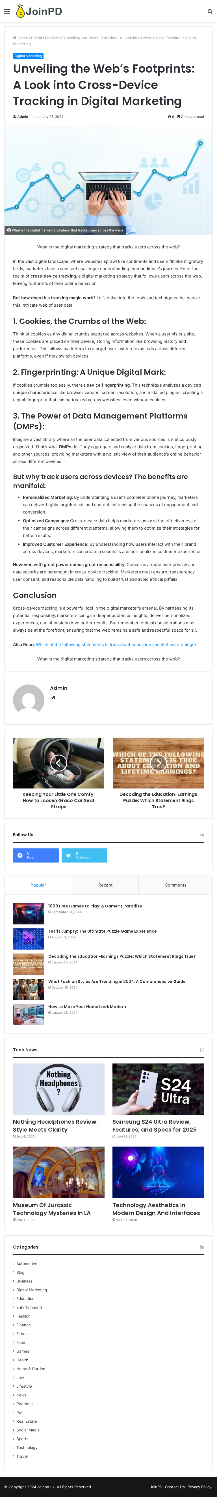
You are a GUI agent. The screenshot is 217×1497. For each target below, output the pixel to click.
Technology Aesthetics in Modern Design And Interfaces (156, 1209)
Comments (175, 885)
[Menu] (7, 13)
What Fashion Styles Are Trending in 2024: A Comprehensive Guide (117, 981)
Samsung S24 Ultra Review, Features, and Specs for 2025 (154, 1126)
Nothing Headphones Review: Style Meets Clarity (55, 1126)
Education (25, 1298)
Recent (105, 885)
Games (22, 1351)
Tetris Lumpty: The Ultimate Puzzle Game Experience (102, 931)
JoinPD (156, 1487)
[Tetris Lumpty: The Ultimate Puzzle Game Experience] (28, 939)
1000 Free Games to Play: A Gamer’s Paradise (95, 906)
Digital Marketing (46, 38)
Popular (38, 885)
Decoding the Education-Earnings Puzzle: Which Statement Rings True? (122, 956)
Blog (20, 1272)
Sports (22, 1439)
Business (24, 1281)
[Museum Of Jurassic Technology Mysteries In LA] (59, 1172)
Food (20, 1342)
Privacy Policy (199, 1487)
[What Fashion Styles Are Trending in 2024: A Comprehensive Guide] (28, 989)
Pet (19, 1412)
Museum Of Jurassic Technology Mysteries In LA (52, 1209)
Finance (23, 1325)
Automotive (26, 1263)
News (21, 1395)
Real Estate (26, 1421)
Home (22, 38)
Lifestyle (24, 1386)
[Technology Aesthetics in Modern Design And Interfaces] (158, 1172)
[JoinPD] (39, 11)
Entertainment (29, 1307)
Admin (22, 116)
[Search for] (210, 13)
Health (22, 1360)
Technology (27, 1447)
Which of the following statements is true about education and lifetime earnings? (116, 644)
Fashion (23, 1316)
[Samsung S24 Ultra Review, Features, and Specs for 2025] (158, 1089)
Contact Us (175, 1487)
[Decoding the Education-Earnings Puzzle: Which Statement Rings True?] (28, 964)
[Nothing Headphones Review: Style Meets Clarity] (59, 1089)
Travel (22, 1456)
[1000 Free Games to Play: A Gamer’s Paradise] (28, 913)
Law (20, 1377)
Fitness (22, 1333)
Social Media (28, 1430)
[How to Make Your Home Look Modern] (28, 1014)
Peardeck (25, 1403)
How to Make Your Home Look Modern (87, 1006)
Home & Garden (30, 1368)
